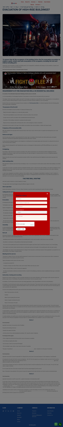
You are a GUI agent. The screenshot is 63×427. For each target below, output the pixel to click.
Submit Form (20, 229)
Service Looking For (20, 209)
